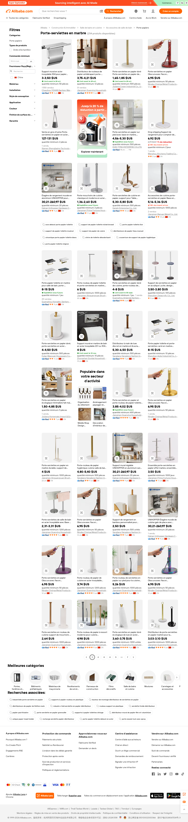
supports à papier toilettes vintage (89, 713)
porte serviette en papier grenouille (51, 713)
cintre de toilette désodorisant (98, 237)
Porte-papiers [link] (142, 28)
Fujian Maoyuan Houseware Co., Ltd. (57, 356)
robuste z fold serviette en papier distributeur (72, 706)
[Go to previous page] (86, 657)
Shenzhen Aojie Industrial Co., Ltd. (163, 356)
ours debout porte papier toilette (59, 225)
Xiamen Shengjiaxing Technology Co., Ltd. (57, 148)
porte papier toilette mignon (57, 244)
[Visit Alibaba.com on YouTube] (177, 774)
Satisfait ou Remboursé (53, 745)
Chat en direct (121, 745)
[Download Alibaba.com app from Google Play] (174, 796)
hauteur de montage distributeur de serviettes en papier (115, 700)
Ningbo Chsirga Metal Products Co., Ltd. (163, 84)
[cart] (145, 11)
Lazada (94, 808)
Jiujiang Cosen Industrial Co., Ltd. (128, 86)
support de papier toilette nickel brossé (97, 225)
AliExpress (52, 808)
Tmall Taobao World (79, 808)
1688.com (63, 808)
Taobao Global (106, 808)
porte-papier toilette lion (132, 225)
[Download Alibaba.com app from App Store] (157, 796)
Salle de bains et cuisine (91, 28)
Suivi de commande (160, 750)
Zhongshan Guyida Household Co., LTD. (92, 358)
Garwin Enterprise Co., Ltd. (125, 208)
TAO (117, 808)
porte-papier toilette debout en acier (98, 719)
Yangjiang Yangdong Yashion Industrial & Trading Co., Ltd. (128, 356)
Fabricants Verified (87, 743)
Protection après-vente (53, 756)
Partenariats (157, 762)
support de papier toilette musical (59, 231)
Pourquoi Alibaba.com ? (16, 739)
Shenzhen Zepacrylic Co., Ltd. (161, 295)
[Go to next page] (133, 657)
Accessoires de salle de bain (119, 28)
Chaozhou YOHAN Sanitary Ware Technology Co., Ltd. (57, 90)
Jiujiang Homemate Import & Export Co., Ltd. (57, 416)
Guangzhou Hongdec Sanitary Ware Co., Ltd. (57, 301)
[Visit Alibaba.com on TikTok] (182, 774)
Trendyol (125, 808)
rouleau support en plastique (111, 706)
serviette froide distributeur (143, 706)
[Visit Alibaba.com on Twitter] (165, 774)
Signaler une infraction (125, 767)
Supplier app (75, 795)
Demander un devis (87, 748)
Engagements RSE (14, 750)
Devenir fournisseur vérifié (164, 756)
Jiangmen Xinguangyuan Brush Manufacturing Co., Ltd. (92, 295)
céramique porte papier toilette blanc (61, 237)
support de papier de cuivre (93, 231)
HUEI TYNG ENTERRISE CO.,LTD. (127, 147)
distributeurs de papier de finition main (28, 706)
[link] (184, 794)
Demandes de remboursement (129, 756)
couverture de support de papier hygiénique (137, 237)
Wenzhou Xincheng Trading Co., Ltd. (163, 154)
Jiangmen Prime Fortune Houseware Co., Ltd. (92, 210)
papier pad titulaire (20, 713)
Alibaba (44, 28)
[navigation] (22, 343)
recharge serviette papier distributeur (58, 719)
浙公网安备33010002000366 (142, 817)
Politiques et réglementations (55, 770)
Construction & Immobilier (64, 28)
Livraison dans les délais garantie (57, 750)
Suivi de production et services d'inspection (56, 763)
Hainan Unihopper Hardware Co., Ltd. (57, 208)
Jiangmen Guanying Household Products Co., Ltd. (92, 90)
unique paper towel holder (23, 719)
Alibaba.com (141, 795)
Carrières (10, 756)
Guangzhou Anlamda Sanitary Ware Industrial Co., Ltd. (128, 298)
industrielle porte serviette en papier (27, 700)
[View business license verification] (120, 817)
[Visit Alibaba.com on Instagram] (171, 774)
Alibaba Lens (19, 794)
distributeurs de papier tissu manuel (128, 231)
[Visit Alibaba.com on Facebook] (153, 774)
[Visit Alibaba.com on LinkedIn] (159, 774)
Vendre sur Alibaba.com (162, 739)
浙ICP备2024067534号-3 (169, 817)
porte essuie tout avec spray (134, 719)
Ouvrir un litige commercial (127, 750)
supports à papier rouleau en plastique (67, 700)
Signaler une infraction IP (126, 762)
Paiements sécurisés (51, 739)
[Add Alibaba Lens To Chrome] (45, 796)
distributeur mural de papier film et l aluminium (131, 713)
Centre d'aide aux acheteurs (128, 739)
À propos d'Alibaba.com (17, 733)
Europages (137, 808)
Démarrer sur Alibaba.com (163, 745)
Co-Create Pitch (13, 745)
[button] (101, 11)
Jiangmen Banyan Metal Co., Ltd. (163, 214)
